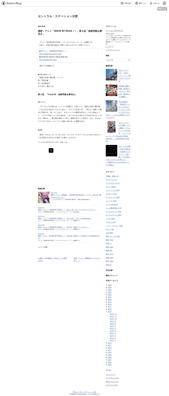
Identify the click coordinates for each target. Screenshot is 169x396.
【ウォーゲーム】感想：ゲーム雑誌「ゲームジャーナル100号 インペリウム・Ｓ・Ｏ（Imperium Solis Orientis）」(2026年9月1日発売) (118, 131)
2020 (110, 299)
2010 (110, 352)
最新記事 (109, 65)
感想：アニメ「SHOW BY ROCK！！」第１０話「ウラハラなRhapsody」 (65, 218)
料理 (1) (109, 243)
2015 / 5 (113, 331)
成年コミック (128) (113, 236)
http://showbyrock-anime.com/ (50, 54)
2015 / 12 (113, 314)
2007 (110, 360)
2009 (110, 355)
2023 (110, 292)
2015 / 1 (113, 340)
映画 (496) (109, 247)
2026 (110, 285)
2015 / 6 (113, 328)
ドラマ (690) (110, 218)
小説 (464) (109, 233)
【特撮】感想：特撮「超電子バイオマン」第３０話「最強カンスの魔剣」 (124, 91)
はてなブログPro (112, 385)
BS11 (42, 65)
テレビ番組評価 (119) (113, 208)
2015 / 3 (113, 335)
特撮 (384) (109, 257)
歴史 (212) (109, 254)
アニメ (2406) (111, 187)
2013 (110, 345)
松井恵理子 (45, 83)
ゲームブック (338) (113, 197)
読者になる (162, 9)
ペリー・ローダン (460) (114, 226)
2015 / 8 (113, 323)
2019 (110, 302)
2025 (110, 287)
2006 (110, 362)
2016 (110, 309)
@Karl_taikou (110, 33)
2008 (110, 357)
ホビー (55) (110, 229)
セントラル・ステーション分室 (58, 16)
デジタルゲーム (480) (113, 215)
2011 (110, 350)
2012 (110, 348)
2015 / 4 (113, 333)
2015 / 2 (113, 338)
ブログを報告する (93, 394)
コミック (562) (111, 201)
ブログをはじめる (112, 378)
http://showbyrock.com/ (48, 59)
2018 (110, 304)
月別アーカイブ (112, 280)
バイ (71, 42)
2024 (110, 290)
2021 (110, 297)
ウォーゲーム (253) (113, 190)
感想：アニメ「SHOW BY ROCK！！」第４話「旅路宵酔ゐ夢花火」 (70, 32)
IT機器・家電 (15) (112, 176)
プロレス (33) (111, 222)
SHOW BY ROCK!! (47, 57)
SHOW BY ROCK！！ (55, 42)
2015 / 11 (113, 316)
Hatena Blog (82, 394)
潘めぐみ (50, 86)
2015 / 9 (113, 321)
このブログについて (113, 50)
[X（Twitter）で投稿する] (51, 150)
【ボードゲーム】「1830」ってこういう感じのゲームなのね (124, 75)
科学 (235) (109, 261)
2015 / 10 (113, 319)
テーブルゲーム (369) (113, 211)
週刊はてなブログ (112, 381)
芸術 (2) (109, 265)
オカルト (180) (111, 194)
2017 (110, 306)
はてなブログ (110, 374)
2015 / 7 (113, 326)
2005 (110, 364)
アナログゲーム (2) (113, 183)
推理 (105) (109, 240)
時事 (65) (109, 250)
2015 (110, 311)
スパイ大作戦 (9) (112, 204)
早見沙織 (44, 80)
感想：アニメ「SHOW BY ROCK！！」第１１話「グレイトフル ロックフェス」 (67, 209)
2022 (110, 294)
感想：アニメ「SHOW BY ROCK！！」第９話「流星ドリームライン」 (64, 227)
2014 (110, 343)
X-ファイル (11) (111, 179)
